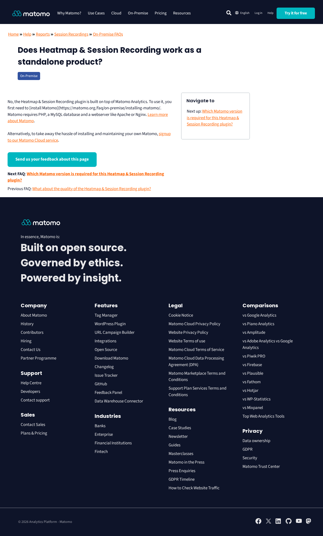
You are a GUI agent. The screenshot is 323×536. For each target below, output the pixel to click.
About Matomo (34, 315)
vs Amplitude (254, 332)
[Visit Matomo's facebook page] (258, 523)
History (27, 324)
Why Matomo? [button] (69, 13)
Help (270, 13)
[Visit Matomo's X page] (268, 523)
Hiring (26, 341)
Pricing (161, 13)
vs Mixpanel (253, 408)
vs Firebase (252, 365)
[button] (229, 13)
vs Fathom (252, 382)
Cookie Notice (181, 315)
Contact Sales (33, 425)
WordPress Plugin (110, 324)
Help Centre (31, 383)
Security (250, 458)
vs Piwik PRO (254, 356)
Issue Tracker (106, 375)
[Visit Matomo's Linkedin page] (279, 523)
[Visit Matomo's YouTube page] (299, 522)
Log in (258, 13)
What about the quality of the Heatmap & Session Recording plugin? (91, 189)
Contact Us (30, 350)
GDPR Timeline (182, 479)
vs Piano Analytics (258, 324)
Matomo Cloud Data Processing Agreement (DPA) (196, 361)
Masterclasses (181, 454)
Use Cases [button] (96, 13)
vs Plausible (253, 373)
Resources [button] (182, 13)
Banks (100, 426)
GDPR (248, 449)
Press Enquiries (182, 471)
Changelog (104, 367)
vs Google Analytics (259, 315)
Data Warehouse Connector (119, 401)
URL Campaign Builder (114, 332)
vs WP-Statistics (257, 399)
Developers (30, 392)
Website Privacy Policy (188, 332)
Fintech (101, 452)
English (245, 13)
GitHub (101, 384)
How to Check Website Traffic (194, 488)
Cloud (116, 13)
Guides (174, 445)
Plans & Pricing (34, 433)
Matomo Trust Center (261, 467)
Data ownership (256, 441)
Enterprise (104, 434)
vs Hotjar (250, 391)
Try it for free (296, 13)
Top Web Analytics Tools (263, 416)
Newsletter (178, 436)
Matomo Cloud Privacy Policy (194, 324)
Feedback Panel (108, 393)
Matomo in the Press (186, 462)
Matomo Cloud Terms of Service (196, 350)
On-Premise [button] (138, 13)
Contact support (35, 400)
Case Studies (180, 428)
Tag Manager (106, 315)
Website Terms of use (187, 341)
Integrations (105, 341)
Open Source (106, 350)
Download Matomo (111, 358)
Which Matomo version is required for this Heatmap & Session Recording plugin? (214, 117)
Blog (173, 419)
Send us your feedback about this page (52, 159)
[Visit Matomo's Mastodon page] (309, 523)
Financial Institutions (113, 443)
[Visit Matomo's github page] (289, 523)
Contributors (32, 332)
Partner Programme (38, 358)
